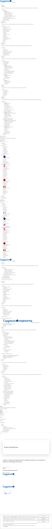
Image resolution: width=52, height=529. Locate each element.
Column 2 (5, 505)
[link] (8, 2)
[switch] (0, 138)
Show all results (2, 422)
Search (1, 406)
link (2, 6)
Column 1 (5, 496)
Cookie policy (6, 483)
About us (4, 97)
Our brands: (4, 489)
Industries (4, 22)
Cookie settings (6, 482)
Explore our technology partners (6, 318)
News (4, 85)
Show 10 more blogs (6, 472)
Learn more (3, 9)
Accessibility (5, 479)
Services (4, 43)
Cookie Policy (6, 526)
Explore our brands (4, 316)
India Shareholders (8, 512)
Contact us (7, 503)
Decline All (43, 521)
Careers (7, 500)
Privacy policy (6, 480)
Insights (4, 6)
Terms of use (6, 478)
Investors (7, 504)
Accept (43, 516)
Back (5, 75)
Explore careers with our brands (6, 353)
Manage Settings (43, 518)
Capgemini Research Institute (6, 277)
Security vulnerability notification (8, 481)
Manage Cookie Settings (14, 516)
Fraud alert (5, 484)
